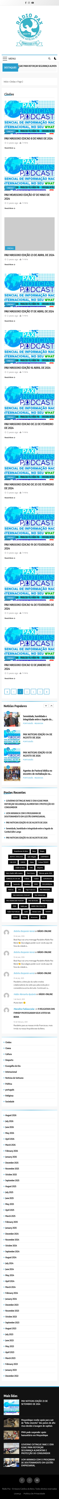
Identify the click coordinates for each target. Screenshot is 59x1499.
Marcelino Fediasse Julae (24, 1009)
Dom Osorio (31, 873)
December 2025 (12, 1162)
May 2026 (9, 1132)
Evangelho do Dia (13, 1065)
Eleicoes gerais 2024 (45, 873)
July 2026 (9, 1121)
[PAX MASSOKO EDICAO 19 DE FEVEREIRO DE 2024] (29, 523)
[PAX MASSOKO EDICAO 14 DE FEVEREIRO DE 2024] (29, 584)
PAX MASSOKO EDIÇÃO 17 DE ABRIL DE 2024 (29, 311)
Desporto (40, 868)
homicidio (16, 884)
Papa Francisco (30, 890)
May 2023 (9, 1346)
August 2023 (10, 1328)
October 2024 (11, 1245)
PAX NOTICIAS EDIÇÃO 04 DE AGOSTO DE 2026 (37, 736)
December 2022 (11, 1375)
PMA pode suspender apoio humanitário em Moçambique (34, 1433)
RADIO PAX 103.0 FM (38, 906)
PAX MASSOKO (45, 890)
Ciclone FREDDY (43, 862)
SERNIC (15, 917)
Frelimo (26, 879)
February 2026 (11, 1150)
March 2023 (10, 1358)
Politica (8, 1083)
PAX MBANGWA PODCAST (15, 901)
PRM (14, 906)
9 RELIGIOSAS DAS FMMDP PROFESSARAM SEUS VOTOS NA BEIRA (34, 1012)
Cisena (8, 1048)
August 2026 (10, 1115)
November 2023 (12, 1310)
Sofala (24, 917)
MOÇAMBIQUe (47, 884)
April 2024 (9, 1281)
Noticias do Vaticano (14, 1077)
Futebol (36, 879)
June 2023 (9, 1340)
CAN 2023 (13, 862)
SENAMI (48, 912)
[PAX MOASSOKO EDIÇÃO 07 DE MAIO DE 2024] (29, 173)
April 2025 (9, 1209)
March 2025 (10, 1216)
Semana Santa (36, 912)
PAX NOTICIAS (33, 901)
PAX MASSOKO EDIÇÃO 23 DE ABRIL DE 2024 (29, 255)
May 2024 (9, 1275)
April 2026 (9, 1138)
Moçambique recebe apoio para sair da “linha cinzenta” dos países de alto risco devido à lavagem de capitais (38, 1422)
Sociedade (9, 1101)
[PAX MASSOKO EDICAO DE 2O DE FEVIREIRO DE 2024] (29, 463)
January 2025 (11, 1227)
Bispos (42, 851)
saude (26, 912)
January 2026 (11, 1156)
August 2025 (10, 1186)
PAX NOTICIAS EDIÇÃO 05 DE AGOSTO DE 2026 (26, 822)
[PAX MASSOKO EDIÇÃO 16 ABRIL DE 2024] (29, 347)
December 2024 (12, 1233)
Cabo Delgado (31, 857)
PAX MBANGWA (40, 895)
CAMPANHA (44, 857)
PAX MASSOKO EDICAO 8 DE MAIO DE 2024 (28, 138)
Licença (17, 1493)
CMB (31, 868)
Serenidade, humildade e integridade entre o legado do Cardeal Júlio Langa (37, 719)
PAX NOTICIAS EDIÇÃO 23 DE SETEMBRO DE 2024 (34, 1402)
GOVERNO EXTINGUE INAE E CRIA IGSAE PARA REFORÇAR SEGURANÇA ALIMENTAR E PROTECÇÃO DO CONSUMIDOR (29, 804)
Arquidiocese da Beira (21, 851)
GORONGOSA (47, 879)
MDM (36, 884)
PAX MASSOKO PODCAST (21, 895)
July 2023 (9, 1334)
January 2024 (11, 1298)
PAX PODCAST (47, 901)
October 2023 (11, 1316)
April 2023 (9, 1352)
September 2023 (12, 1322)
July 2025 (9, 1192)
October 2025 (11, 1174)
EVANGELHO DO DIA (13, 879)
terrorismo (34, 917)
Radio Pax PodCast (13, 912)
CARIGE (22, 862)
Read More (9, 148)
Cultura (8, 1054)
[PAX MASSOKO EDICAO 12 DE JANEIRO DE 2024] (29, 644)
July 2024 (9, 1263)
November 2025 (12, 1168)
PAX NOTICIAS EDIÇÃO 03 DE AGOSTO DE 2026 (37, 754)
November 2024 (12, 1239)
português (28, 723)
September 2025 (12, 1180)
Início (6, 81)
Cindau (13, 81)
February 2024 (11, 1292)
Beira (34, 851)
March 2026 (10, 1144)
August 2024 (10, 1257)
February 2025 (11, 1221)
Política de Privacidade (34, 1493)
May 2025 (9, 1204)
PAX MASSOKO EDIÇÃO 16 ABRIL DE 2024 (27, 367)
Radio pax (24, 906)
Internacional (11, 1071)
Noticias (11, 890)
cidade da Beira (20, 868)
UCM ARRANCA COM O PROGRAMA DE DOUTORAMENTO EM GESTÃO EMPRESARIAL (38, 1462)
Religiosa (39, 723)
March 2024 (10, 1287)
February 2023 (11, 1364)
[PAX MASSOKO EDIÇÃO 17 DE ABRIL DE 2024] (29, 290)
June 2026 (9, 1127)
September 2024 (12, 1251)
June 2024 (9, 1269)
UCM (43, 917)
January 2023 (11, 1369)
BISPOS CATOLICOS (16, 857)
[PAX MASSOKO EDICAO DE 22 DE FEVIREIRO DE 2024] (29, 403)
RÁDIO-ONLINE (44, 931)
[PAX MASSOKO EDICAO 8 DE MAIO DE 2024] (29, 117)
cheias (32, 862)
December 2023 (11, 1304)
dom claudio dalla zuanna (14, 873)
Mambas (27, 884)
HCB (7, 884)
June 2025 (9, 1198)
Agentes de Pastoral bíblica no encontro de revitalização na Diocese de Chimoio (37, 773)
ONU (19, 890)
